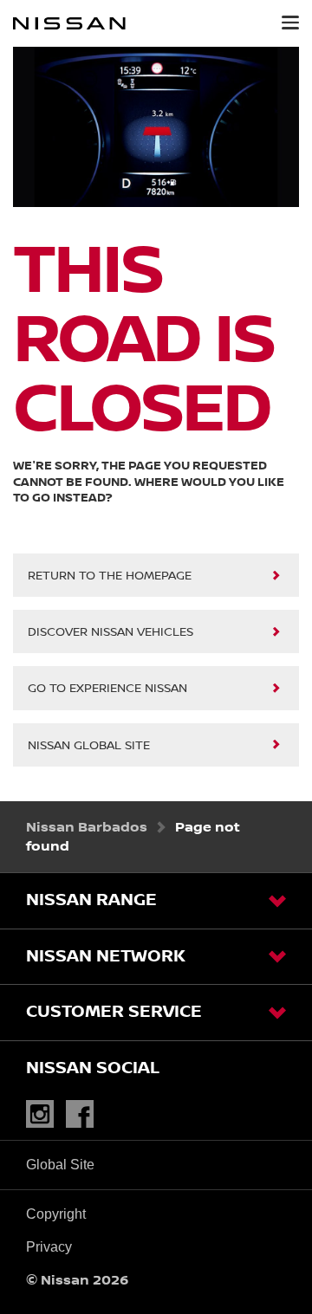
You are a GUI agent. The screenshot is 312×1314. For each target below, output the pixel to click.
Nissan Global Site (89, 746)
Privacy (49, 1247)
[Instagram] (44, 1114)
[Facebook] (84, 1114)
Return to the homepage (110, 576)
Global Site (60, 1164)
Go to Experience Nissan (107, 689)
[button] (290, 22)
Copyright (56, 1214)
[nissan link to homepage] (69, 23)
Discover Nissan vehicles (110, 632)
